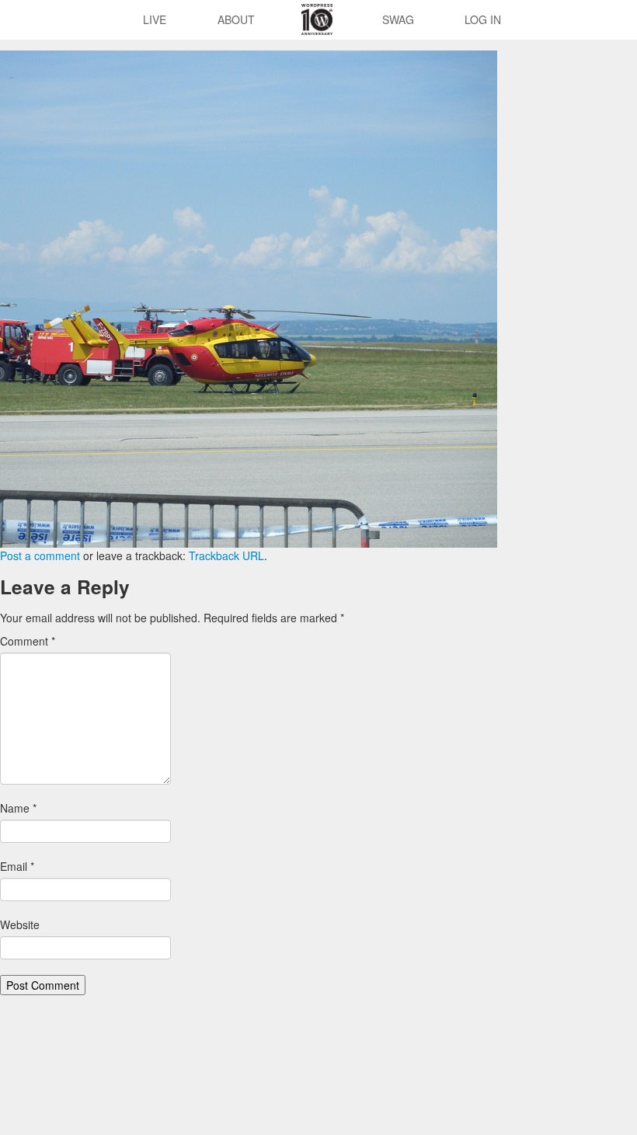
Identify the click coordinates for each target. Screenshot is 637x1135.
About (236, 19)
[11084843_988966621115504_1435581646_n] (248, 297)
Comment (27, 641)
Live (154, 19)
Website (20, 924)
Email (17, 866)
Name (18, 808)
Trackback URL (226, 555)
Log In (483, 19)
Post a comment (40, 555)
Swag (398, 19)
